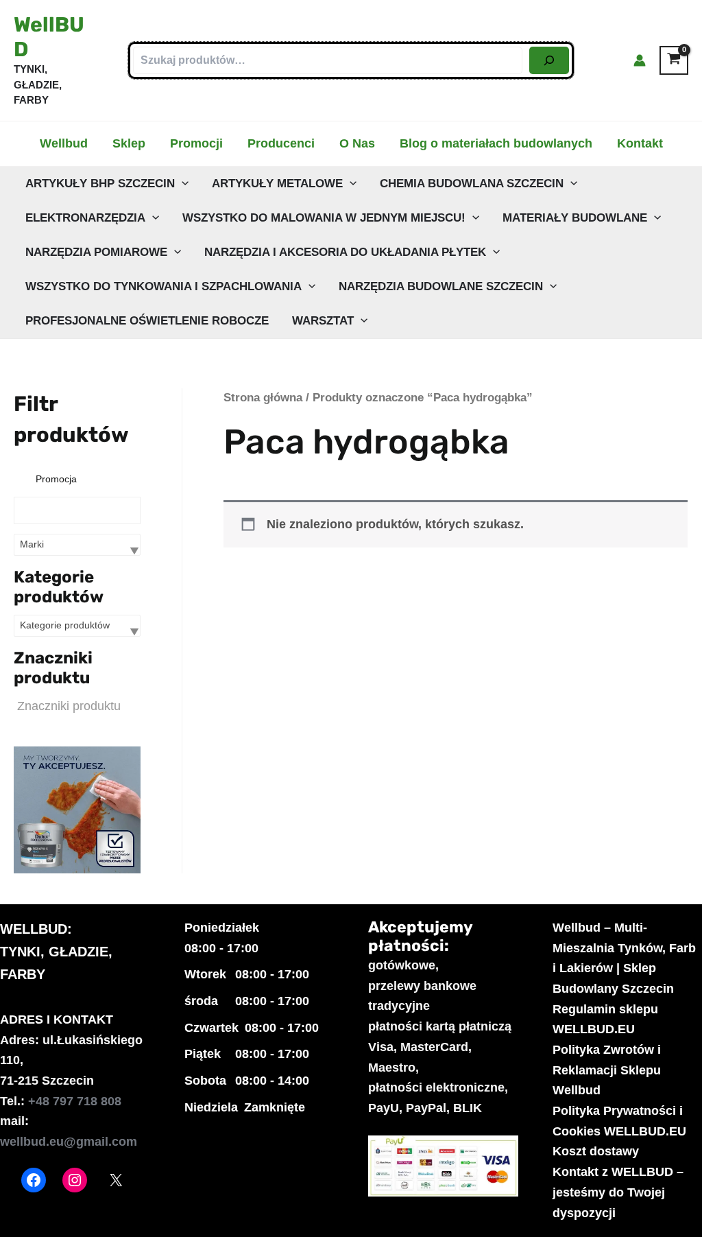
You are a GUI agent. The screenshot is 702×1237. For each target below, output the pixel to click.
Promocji (196, 143)
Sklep (128, 143)
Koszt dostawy (596, 1151)
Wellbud (64, 143)
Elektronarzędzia (85, 217)
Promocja (56, 478)
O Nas (357, 143)
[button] (182, 184)
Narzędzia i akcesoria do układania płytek (345, 252)
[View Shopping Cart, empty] (673, 60)
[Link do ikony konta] (639, 60)
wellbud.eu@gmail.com (68, 1141)
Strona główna (262, 397)
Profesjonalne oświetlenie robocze (147, 320)
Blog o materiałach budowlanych (496, 143)
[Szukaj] (549, 60)
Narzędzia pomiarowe (96, 252)
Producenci (281, 143)
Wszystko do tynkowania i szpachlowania (163, 286)
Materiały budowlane (575, 217)
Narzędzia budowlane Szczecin (441, 286)
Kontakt (640, 143)
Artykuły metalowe (277, 183)
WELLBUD (33, 928)
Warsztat (323, 320)
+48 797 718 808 (74, 1101)
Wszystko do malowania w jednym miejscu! (323, 217)
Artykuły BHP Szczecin (100, 183)
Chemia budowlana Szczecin (472, 183)
